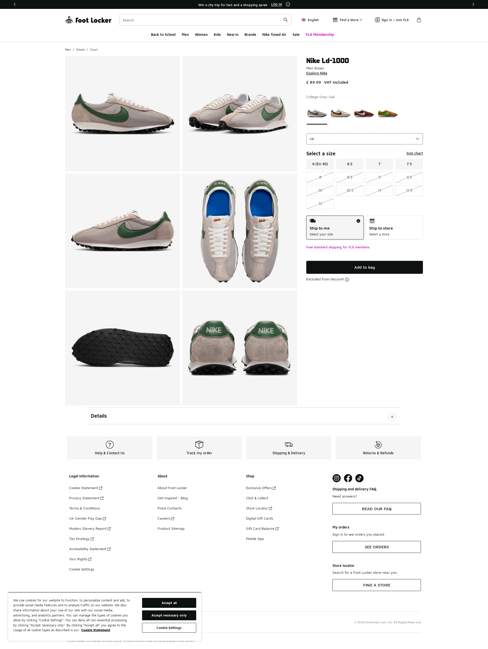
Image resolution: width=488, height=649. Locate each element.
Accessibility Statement (87, 549)
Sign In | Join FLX (395, 20)
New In (232, 34)
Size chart (414, 153)
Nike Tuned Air (274, 34)
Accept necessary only (169, 615)
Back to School (163, 34)
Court (94, 49)
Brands (250, 34)
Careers (164, 518)
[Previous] (14, 4)
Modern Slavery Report (87, 528)
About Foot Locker (172, 488)
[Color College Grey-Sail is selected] (317, 113)
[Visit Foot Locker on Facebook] (348, 478)
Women (201, 34)
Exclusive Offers (259, 488)
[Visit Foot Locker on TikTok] (359, 478)
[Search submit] (285, 19)
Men (185, 34)
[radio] (334, 228)
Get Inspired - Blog (173, 498)
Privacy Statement (84, 498)
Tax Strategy (79, 538)
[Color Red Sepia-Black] (364, 113)
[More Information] (288, 4)
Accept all (169, 603)
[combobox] (205, 19)
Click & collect (257, 498)
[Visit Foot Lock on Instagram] (336, 478)
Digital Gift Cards (259, 518)
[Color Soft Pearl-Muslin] (340, 113)
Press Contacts (169, 508)
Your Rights (78, 559)
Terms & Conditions (84, 508)
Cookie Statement (83, 488)
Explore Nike (316, 73)
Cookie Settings (81, 569)
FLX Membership (320, 34)
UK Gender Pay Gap (85, 518)
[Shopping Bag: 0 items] (419, 19)
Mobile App (255, 538)
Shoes (80, 49)
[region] (244, 5)
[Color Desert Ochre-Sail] (387, 113)
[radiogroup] (364, 228)
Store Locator (257, 508)
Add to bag (364, 267)
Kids (217, 34)
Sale (296, 34)
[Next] (473, 4)
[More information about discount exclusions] (347, 280)
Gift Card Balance (260, 528)
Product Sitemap (171, 528)
